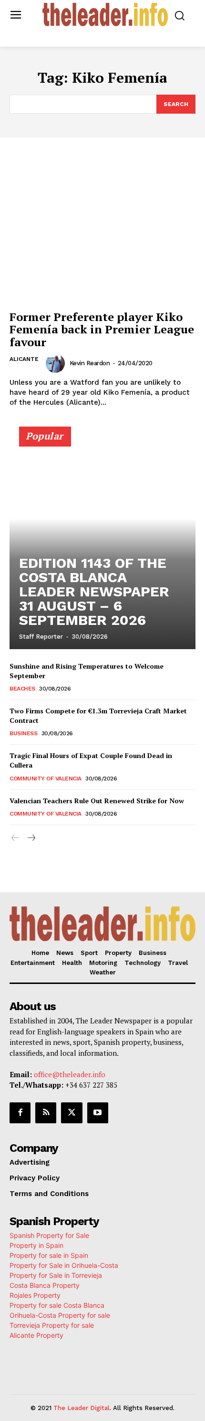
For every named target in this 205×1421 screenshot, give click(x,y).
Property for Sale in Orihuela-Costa (64, 1265)
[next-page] (31, 838)
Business (23, 733)
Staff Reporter (41, 636)
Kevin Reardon (90, 363)
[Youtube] (97, 1112)
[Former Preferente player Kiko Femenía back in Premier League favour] (102, 236)
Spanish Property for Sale (49, 1235)
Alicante (24, 359)
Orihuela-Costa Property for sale (60, 1315)
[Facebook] (20, 1112)
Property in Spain (36, 1245)
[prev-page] (15, 838)
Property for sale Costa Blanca (57, 1305)
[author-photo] (57, 363)
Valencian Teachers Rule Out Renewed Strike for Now (97, 800)
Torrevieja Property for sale (52, 1325)
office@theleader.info (69, 1074)
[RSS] (45, 1112)
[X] (71, 1112)
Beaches (22, 688)
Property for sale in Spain (49, 1255)
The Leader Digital (81, 1407)
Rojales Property (35, 1295)
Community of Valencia (46, 778)
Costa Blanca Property (45, 1285)
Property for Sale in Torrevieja (56, 1275)
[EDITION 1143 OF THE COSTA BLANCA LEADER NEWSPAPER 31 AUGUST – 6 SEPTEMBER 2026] (102, 542)
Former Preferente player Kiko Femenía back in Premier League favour (102, 329)
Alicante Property (36, 1335)
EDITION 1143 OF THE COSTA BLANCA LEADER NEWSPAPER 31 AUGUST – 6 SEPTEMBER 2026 (94, 591)
